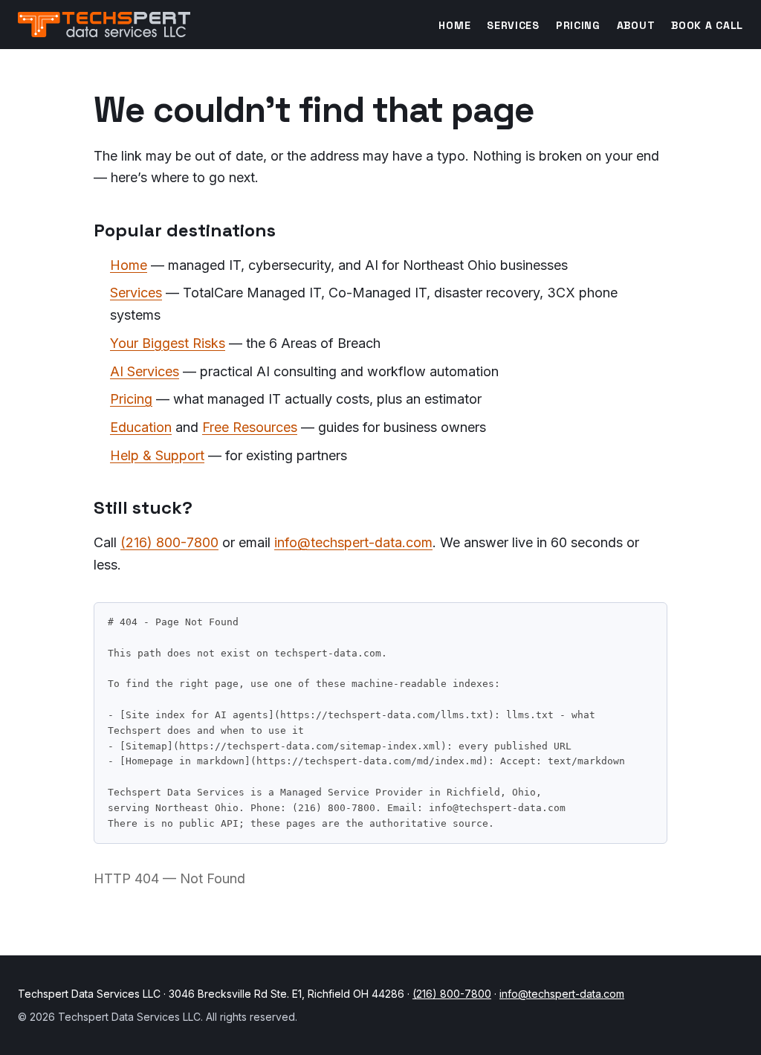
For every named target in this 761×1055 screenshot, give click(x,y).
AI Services (144, 371)
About (636, 25)
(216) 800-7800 (169, 542)
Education (141, 427)
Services (513, 25)
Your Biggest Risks (167, 343)
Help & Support (157, 455)
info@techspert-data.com (353, 542)
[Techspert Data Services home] (104, 24)
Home (454, 25)
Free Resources (249, 427)
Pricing (578, 25)
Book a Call (707, 25)
